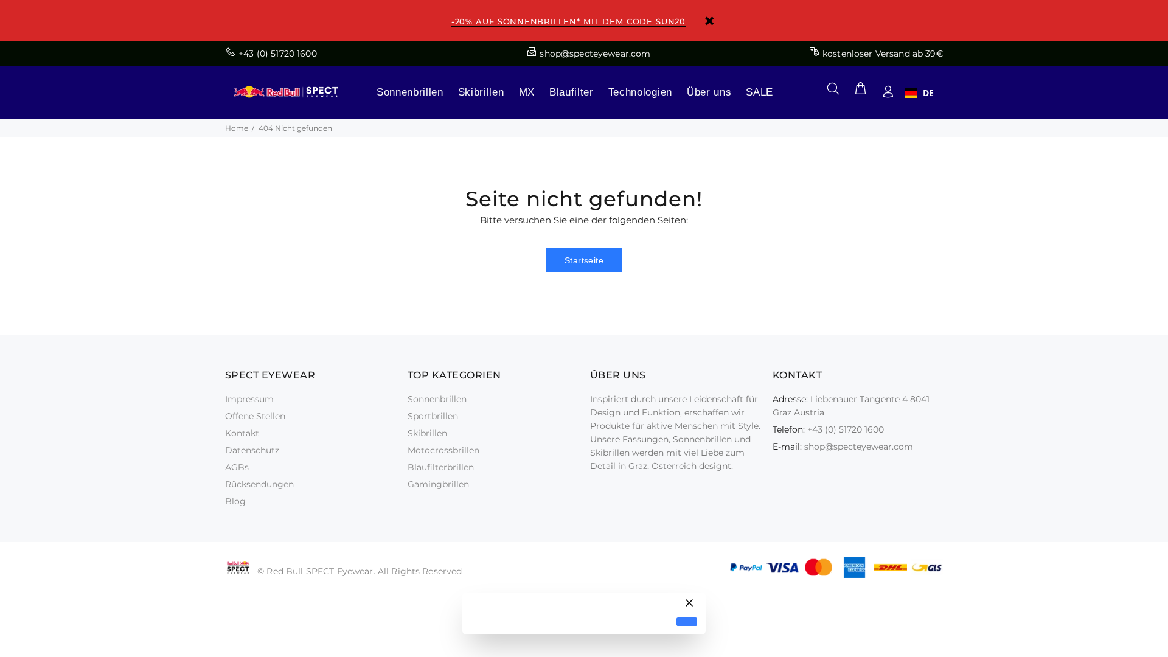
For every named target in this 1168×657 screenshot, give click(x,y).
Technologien (640, 92)
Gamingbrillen (438, 484)
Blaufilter (571, 92)
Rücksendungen (259, 484)
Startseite (584, 260)
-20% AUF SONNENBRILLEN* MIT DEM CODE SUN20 (568, 21)
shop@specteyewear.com (858, 446)
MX (527, 92)
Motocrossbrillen (443, 450)
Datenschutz (252, 450)
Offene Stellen (255, 416)
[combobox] (919, 93)
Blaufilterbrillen (441, 467)
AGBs (237, 467)
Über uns (709, 92)
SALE (759, 92)
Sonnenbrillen (410, 92)
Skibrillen (481, 92)
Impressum (249, 399)
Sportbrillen (433, 416)
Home (236, 128)
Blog (235, 501)
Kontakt (242, 433)
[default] (686, 622)
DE (928, 93)
